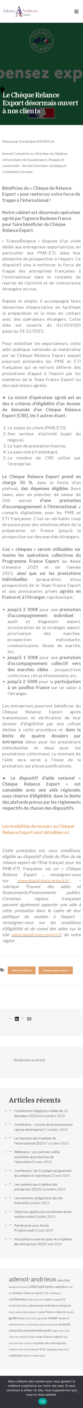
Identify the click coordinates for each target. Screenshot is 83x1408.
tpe (66, 1336)
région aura (58, 1330)
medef (53, 1318)
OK (43, 1401)
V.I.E (43, 1349)
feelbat (41, 1312)
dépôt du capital (52, 1299)
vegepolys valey (55, 1349)
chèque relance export (56, 970)
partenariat (46, 1324)
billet (33, 1287)
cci (10, 1293)
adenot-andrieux (21, 970)
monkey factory (17, 1324)
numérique (32, 1324)
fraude (70, 1312)
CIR (46, 1293)
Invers (22, 1318)
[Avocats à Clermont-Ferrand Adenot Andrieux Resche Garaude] (20, 11)
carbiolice (60, 1287)
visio (66, 1349)
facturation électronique (22, 1312)
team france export (49, 1336)
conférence (18, 1299)
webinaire (15, 1355)
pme (55, 1324)
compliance (55, 1293)
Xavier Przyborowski (34, 1355)
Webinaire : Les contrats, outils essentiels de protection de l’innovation (37, 1157)
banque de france (19, 1286)
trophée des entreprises (50, 1343)
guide (13, 1318)
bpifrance (45, 1286)
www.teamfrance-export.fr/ (43, 880)
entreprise (64, 1305)
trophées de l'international (24, 1349)
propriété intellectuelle (37, 1330)
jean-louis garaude (36, 1318)
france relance (56, 1312)
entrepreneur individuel (43, 1305)
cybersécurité (35, 1299)
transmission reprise (20, 1343)
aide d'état (63, 1280)
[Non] (77, 1392)
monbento (63, 1318)
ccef (70, 1286)
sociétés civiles (27, 1336)
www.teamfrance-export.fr (36, 934)
